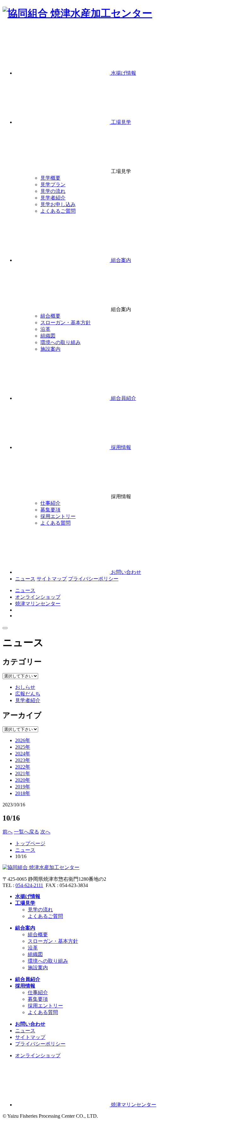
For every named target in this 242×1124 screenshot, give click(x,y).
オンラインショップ (37, 597)
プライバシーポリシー (93, 578)
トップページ (30, 843)
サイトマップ (52, 578)
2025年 (22, 747)
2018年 (22, 793)
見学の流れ (40, 909)
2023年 (22, 760)
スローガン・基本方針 (53, 941)
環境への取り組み (48, 961)
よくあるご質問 (45, 916)
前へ (8, 831)
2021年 (22, 773)
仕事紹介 (38, 992)
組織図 (35, 954)
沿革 (33, 947)
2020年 (22, 780)
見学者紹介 (27, 700)
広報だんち (27, 693)
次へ (45, 831)
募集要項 (38, 999)
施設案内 (38, 967)
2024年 (22, 753)
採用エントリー (45, 1005)
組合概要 (38, 934)
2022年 (22, 767)
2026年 (22, 740)
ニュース (25, 578)
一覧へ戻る (26, 831)
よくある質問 (43, 1012)
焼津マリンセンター (37, 603)
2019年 (22, 786)
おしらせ (25, 687)
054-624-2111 (29, 885)
